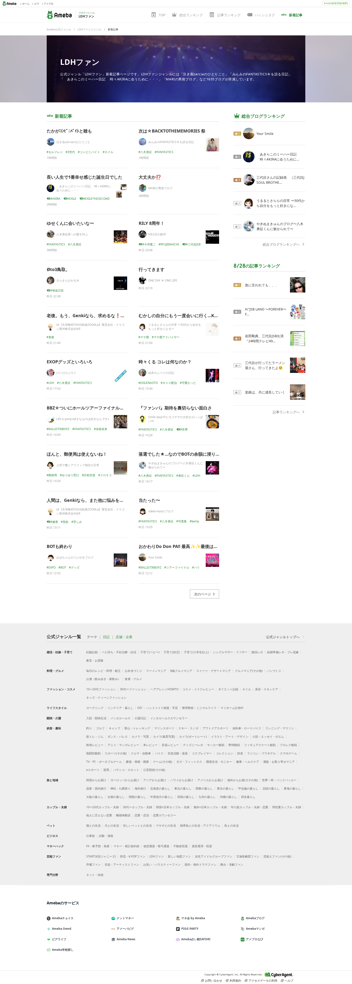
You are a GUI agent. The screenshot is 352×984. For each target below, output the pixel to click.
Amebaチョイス (63, 918)
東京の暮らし (225, 788)
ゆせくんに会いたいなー (70, 223)
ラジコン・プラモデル (261, 753)
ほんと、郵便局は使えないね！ (77, 454)
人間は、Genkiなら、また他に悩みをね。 (87, 500)
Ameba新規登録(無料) (336, 3)
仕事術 (90, 836)
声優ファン (93, 864)
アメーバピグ (125, 929)
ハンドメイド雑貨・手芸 (162, 708)
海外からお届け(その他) (242, 780)
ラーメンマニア (156, 671)
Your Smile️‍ (155, 557)
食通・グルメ (133, 679)
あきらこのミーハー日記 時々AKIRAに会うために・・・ (83, 188)
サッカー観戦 (215, 745)
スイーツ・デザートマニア (213, 671)
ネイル (246, 689)
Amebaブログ (255, 918)
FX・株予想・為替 (97, 846)
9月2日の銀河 (157, 234)
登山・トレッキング (137, 728)
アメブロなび (254, 939)
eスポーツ (92, 770)
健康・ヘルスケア (247, 762)
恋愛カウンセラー (164, 815)
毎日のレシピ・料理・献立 (103, 671)
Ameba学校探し (63, 950)
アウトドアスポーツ (215, 728)
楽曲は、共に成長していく (265, 392)
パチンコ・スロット (126, 770)
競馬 (106, 770)
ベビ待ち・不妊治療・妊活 (119, 652)
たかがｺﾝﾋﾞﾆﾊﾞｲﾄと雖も (69, 131)
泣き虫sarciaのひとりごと (73, 142)
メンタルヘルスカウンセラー (168, 718)
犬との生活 (112, 826)
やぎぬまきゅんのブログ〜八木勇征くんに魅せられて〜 (175, 465)
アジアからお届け (154, 780)
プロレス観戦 (288, 745)
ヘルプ (289, 980)
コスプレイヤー (202, 753)
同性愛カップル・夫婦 (286, 807)
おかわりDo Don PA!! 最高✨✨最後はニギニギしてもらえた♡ (200, 546)
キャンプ (114, 728)
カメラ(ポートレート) (193, 737)
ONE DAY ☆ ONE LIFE (162, 280)
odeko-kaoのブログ (161, 511)
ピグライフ (59, 939)
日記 (106, 637)
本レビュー (150, 745)
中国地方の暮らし (161, 797)
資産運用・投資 (202, 846)
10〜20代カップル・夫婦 (102, 807)
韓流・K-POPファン (132, 856)
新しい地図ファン (179, 856)
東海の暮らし (292, 788)
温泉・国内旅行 (96, 788)
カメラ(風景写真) (164, 737)
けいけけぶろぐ (66, 373)
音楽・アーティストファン (122, 864)
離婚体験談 (123, 815)
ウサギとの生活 (166, 826)
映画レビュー (94, 745)
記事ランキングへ (286, 412)
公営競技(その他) (154, 770)
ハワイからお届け (181, 780)
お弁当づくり (133, 671)
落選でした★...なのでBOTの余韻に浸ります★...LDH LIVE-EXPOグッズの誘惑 (214, 454)
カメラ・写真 (140, 737)
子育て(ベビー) (149, 652)
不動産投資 (180, 846)
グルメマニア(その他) (249, 671)
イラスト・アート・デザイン (229, 737)
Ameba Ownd (61, 929)
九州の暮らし (207, 797)
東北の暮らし (183, 788)
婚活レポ (257, 652)
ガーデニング (94, 708)
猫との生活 (93, 826)
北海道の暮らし (160, 788)
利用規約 (235, 980)
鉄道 (240, 753)
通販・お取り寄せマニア (279, 762)
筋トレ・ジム (94, 737)
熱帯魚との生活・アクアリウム (200, 826)
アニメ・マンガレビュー (123, 745)
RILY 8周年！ (152, 223)
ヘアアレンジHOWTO (164, 689)
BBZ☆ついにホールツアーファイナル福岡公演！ (94, 408)
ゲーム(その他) (162, 762)
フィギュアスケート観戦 (260, 745)
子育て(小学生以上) (196, 652)
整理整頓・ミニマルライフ (199, 708)
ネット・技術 (94, 875)
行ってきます (152, 269)
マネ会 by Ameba (193, 918)
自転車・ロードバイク (247, 728)
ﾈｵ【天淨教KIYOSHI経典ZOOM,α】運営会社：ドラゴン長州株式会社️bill (90, 327)
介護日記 (140, 718)
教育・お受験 (94, 660)
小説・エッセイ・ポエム (268, 737)
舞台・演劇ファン (231, 864)
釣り (89, 728)
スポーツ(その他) (116, 753)
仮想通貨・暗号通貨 (156, 846)
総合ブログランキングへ (281, 244)
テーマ (92, 637)
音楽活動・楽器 (178, 753)
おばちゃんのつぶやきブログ (75, 557)
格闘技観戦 (93, 753)
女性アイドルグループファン (213, 856)
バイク (159, 753)
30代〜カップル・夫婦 (137, 807)
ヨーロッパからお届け (124, 780)
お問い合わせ (213, 980)
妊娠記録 (92, 652)
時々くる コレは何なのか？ (165, 362)
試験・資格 (106, 836)
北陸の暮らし (271, 788)
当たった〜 (149, 500)
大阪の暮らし (94, 797)
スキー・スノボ (188, 728)
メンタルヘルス (120, 718)
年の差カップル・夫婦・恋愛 (249, 807)
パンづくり (274, 671)
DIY (139, 708)
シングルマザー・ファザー (230, 652)
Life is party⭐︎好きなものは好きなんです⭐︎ (82, 419)
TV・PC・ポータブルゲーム (104, 762)
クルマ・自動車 (141, 753)
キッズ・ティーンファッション (106, 698)
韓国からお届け (96, 780)
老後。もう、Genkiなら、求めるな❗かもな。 (92, 315)
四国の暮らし (185, 797)
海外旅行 (140, 788)
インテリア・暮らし (120, 708)
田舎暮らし (248, 797)
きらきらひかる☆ (67, 280)
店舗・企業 (124, 637)
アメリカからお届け (210, 780)
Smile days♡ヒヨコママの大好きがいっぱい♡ (175, 419)
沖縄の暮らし (228, 797)
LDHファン (80, 62)
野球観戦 (234, 745)
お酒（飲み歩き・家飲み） (103, 679)
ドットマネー (125, 918)
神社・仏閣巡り (120, 788)
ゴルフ (100, 728)
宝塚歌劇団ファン (247, 856)
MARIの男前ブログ (160, 188)
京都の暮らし (116, 797)
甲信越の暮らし (248, 788)
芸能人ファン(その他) (277, 856)
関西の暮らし (137, 797)
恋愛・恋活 (142, 815)
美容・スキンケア (266, 689)
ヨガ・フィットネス (189, 762)
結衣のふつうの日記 (161, 373)
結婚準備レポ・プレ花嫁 (283, 652)
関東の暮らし (204, 788)
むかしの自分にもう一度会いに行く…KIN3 (180, 315)
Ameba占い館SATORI (195, 939)
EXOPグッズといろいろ (69, 362)
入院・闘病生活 (96, 718)
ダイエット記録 (228, 689)
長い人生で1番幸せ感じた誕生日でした (84, 177)
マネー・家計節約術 (126, 846)
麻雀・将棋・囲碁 (137, 762)
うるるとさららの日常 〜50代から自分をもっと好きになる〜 (174, 327)
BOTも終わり (59, 546)
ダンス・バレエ (118, 737)
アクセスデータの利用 (263, 980)
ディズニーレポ (193, 745)
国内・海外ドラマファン (200, 864)
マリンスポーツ (164, 728)
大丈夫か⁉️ (150, 177)
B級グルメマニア (181, 671)
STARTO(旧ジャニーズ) (101, 856)
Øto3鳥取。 (58, 269)
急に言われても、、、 (261, 285)
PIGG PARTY (189, 929)
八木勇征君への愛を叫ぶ (72, 234)
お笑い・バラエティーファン (162, 864)
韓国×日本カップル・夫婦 (172, 807)
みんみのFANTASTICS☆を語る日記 (171, 142)
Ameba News (126, 939)
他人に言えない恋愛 (99, 815)
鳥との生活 (231, 826)
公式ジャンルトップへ (283, 637)
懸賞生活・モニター (219, 762)
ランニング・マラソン (279, 728)
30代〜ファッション (133, 689)
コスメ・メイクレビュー (198, 689)
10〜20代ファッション (101, 689)
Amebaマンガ (255, 929)
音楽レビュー (170, 745)
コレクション (224, 753)
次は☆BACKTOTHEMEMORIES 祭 (172, 131)
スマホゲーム (288, 753)
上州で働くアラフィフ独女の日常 (77, 465)
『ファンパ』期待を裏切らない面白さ (175, 408)
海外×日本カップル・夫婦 (210, 807)
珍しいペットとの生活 (137, 826)
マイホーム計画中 (232, 708)
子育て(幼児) (172, 652)
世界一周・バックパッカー (279, 780)
